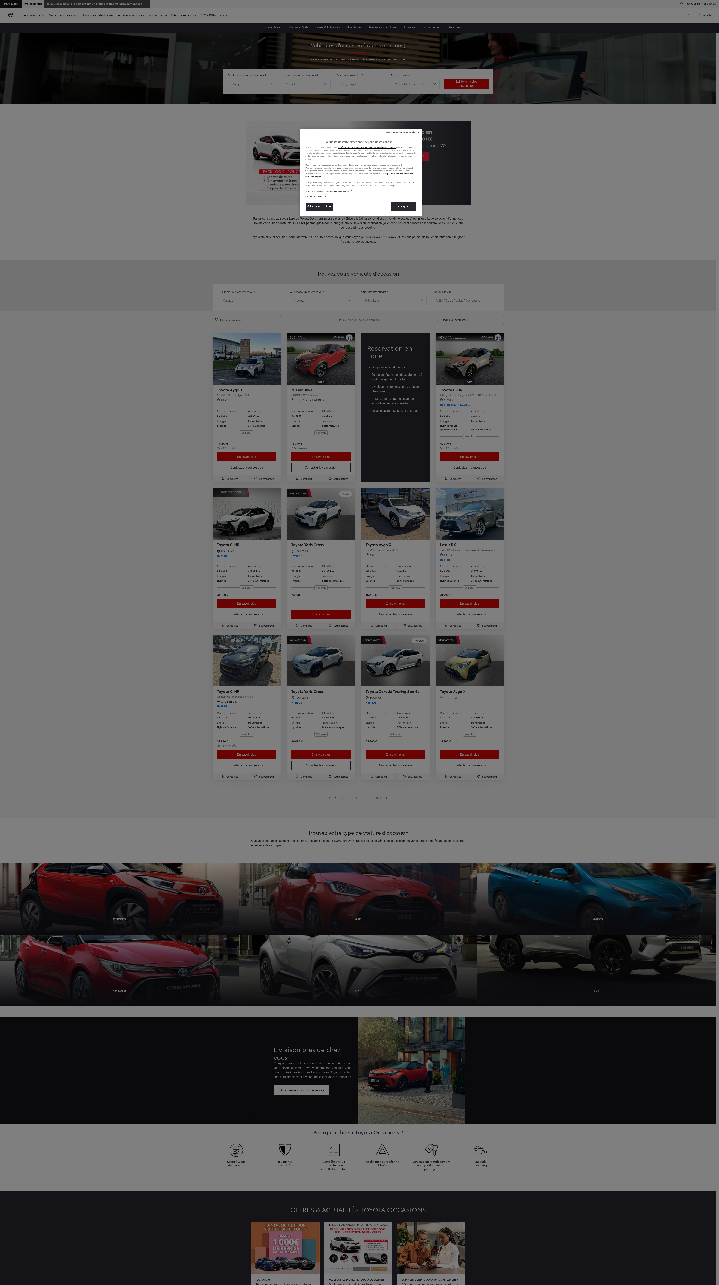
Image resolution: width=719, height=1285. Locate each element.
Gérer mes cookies (319, 206)
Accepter (403, 206)
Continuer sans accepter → (403, 132)
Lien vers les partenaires (316, 196)
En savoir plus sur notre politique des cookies (327, 191)
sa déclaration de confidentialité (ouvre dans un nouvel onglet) (367, 147)
